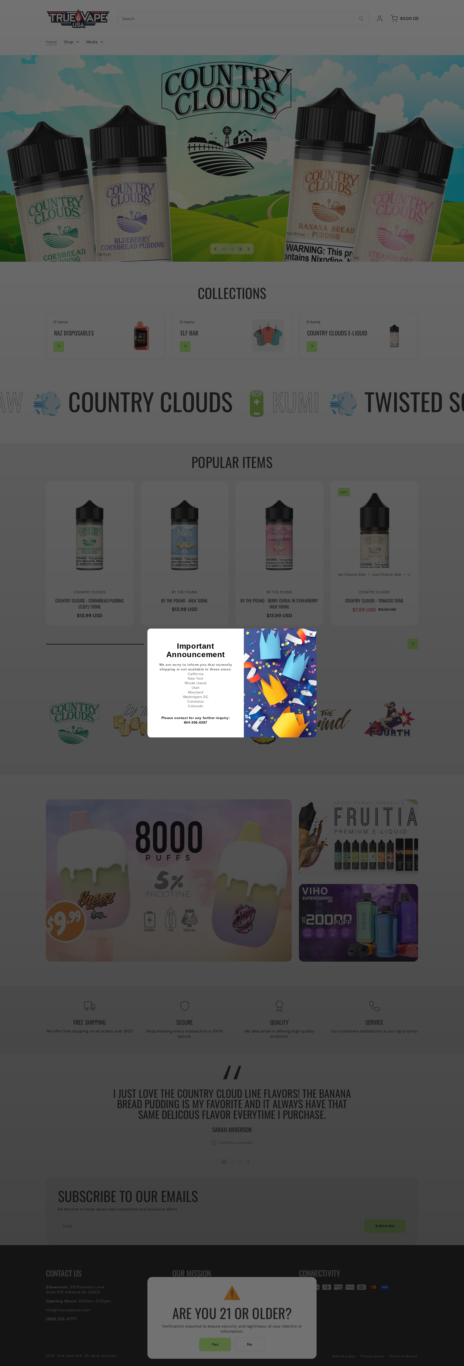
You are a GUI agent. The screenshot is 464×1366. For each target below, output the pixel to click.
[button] (311, 634)
